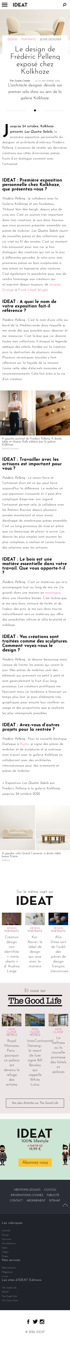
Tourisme (6, 1239)
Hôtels (12, 1035)
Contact (16, 1200)
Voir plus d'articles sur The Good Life (35, 1103)
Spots (4, 1248)
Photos (5, 1256)
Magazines (7, 1272)
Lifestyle (6, 1230)
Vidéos (5, 1252)
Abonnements (9, 1268)
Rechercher (64, 4)
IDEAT (5, 1292)
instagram (42, 1322)
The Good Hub (9, 1296)
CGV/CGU (50, 1190)
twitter (35, 1322)
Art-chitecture (9, 1243)
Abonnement (36, 1200)
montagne (52, 593)
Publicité (53, 1195)
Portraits (28, 39)
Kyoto (24, 744)
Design (12, 39)
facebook (28, 1322)
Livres (5, 1276)
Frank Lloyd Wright (33, 290)
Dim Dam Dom (10, 1300)
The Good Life (9, 1287)
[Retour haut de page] (65, 1204)
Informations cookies (27, 1195)
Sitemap (54, 1200)
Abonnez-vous (35, 1162)
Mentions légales (27, 1190)
